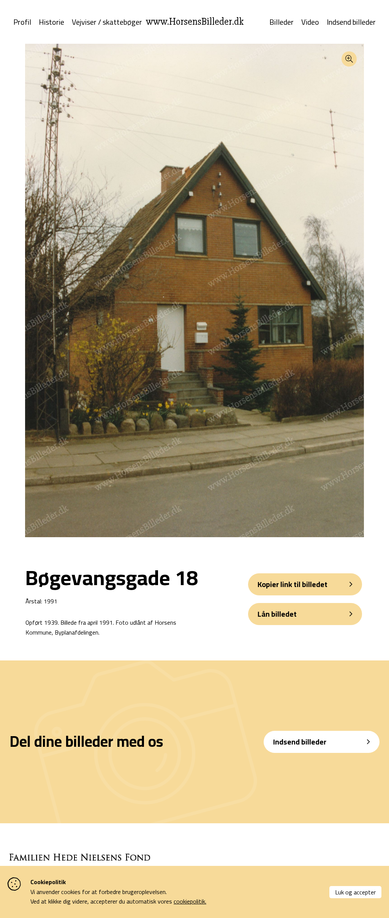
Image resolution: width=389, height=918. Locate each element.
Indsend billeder (351, 22)
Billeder (281, 22)
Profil (22, 22)
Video (310, 22)
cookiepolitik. (190, 901)
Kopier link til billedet (292, 584)
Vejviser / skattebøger (107, 22)
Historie (51, 22)
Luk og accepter (355, 892)
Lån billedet (277, 614)
